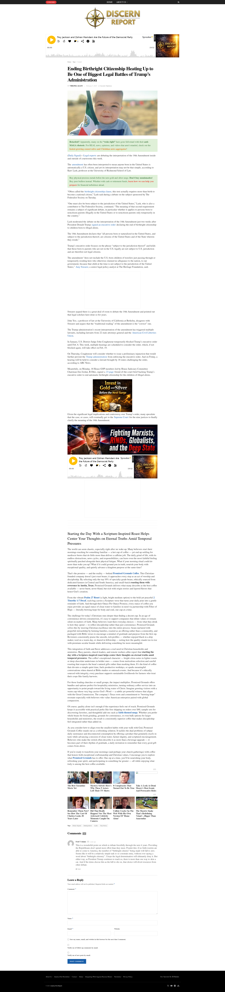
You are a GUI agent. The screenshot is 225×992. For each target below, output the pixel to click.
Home (109, 2)
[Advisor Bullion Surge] (112, 395)
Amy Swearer (82, 266)
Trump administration (96, 356)
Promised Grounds (82, 758)
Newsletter (117, 977)
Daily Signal (74, 155)
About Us (121, 2)
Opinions (109, 86)
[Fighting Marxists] (113, 439)
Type (74, 62)
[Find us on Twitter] (168, 985)
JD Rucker (175, 977)
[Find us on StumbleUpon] (178, 985)
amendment (77, 164)
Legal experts (89, 155)
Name (70, 918)
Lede (96, 825)
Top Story (103, 825)
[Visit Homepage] (112, 17)
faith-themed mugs (128, 712)
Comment (72, 889)
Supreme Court (121, 417)
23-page (110, 371)
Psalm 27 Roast (92, 597)
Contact (74, 977)
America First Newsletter (61, 977)
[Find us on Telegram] (175, 985)
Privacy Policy (128, 977)
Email (70, 929)
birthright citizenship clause (98, 191)
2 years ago (93, 842)
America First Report (56, 986)
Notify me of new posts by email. (79, 955)
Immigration (88, 825)
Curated (79, 62)
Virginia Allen (76, 86)
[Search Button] (178, 2)
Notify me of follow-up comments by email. (83, 948)
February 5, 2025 (91, 86)
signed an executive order (104, 224)
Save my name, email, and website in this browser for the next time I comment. (98, 939)
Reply (79, 869)
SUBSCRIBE (51, 2)
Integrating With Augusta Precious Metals (98, 977)
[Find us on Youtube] (171, 985)
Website (117, 929)
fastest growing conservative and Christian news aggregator (97, 148)
